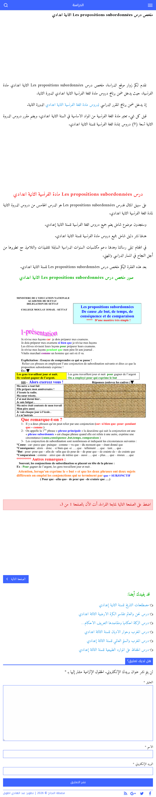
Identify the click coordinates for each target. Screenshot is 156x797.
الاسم (149, 747)
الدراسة (78, 5)
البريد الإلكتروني (143, 764)
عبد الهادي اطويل (14, 793)
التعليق (148, 682)
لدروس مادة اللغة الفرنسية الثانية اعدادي (72, 105)
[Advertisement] (78, 51)
